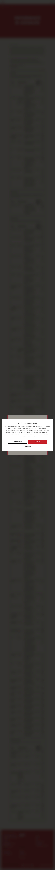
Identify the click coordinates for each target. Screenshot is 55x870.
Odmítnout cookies (17, 441)
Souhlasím (37, 441)
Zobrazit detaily (27, 446)
